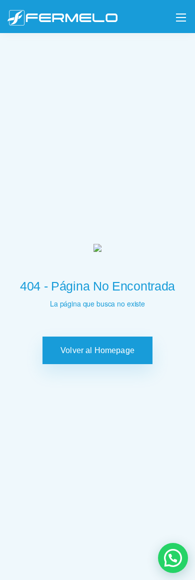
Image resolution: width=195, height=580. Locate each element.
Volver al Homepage (97, 350)
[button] (173, 558)
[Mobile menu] (181, 18)
